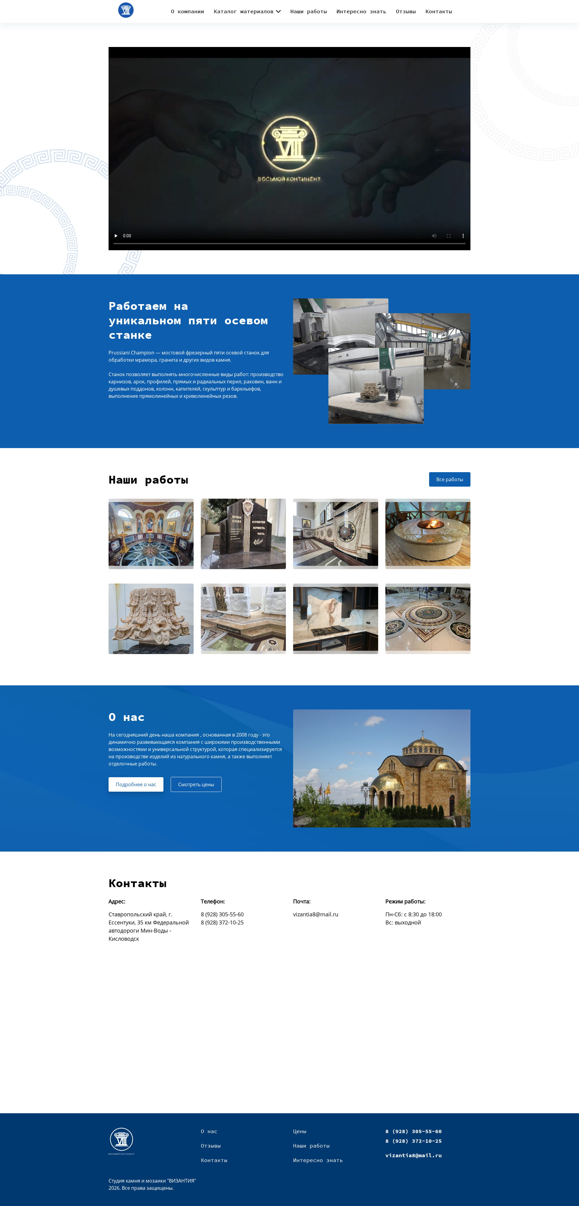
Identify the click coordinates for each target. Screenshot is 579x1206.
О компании (187, 11)
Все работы (449, 479)
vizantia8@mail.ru (315, 914)
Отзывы (406, 11)
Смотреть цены (196, 784)
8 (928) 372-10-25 (222, 922)
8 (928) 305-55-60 (222, 914)
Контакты (439, 11)
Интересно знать (361, 11)
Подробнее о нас (136, 784)
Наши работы (308, 11)
